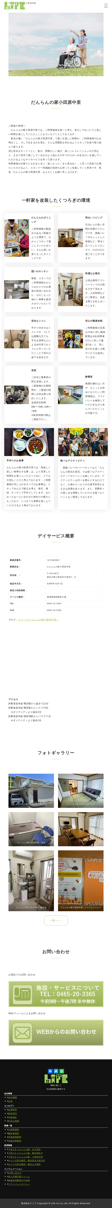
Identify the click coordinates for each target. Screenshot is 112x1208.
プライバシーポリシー (19, 1184)
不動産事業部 (14, 1137)
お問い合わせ (14, 1173)
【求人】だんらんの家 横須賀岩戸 (25, 1153)
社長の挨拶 (13, 1121)
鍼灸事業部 (13, 1133)
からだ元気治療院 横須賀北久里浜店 (26, 1160)
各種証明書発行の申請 (19, 1180)
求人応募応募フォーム (19, 1176)
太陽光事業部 (14, 1140)
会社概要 (12, 1097)
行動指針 (12, 1117)
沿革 (10, 1101)
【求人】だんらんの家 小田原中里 (25, 1156)
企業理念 (12, 1109)
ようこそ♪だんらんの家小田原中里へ (38, 619)
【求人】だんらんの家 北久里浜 (24, 1149)
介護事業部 (13, 1129)
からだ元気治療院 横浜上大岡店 (24, 1164)
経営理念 (12, 1113)
